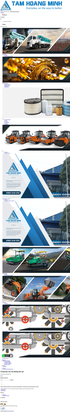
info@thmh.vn (3, 390)
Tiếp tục (1, 375)
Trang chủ (4, 368)
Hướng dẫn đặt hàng (5, 395)
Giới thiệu (4, 394)
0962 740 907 (3, 389)
